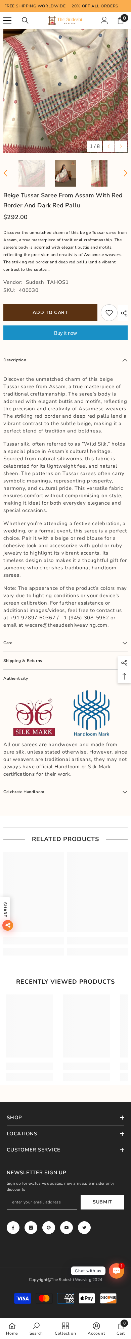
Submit (102, 1202)
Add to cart (50, 312)
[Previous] (109, 146)
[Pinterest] (48, 1227)
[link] (33, 940)
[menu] (7, 20)
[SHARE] (123, 313)
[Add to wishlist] (109, 312)
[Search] (25, 20)
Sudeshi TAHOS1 (47, 282)
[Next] (121, 146)
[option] (65, 91)
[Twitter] (84, 1227)
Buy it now (65, 333)
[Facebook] (13, 1227)
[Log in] (104, 20)
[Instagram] (31, 1227)
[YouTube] (66, 1227)
